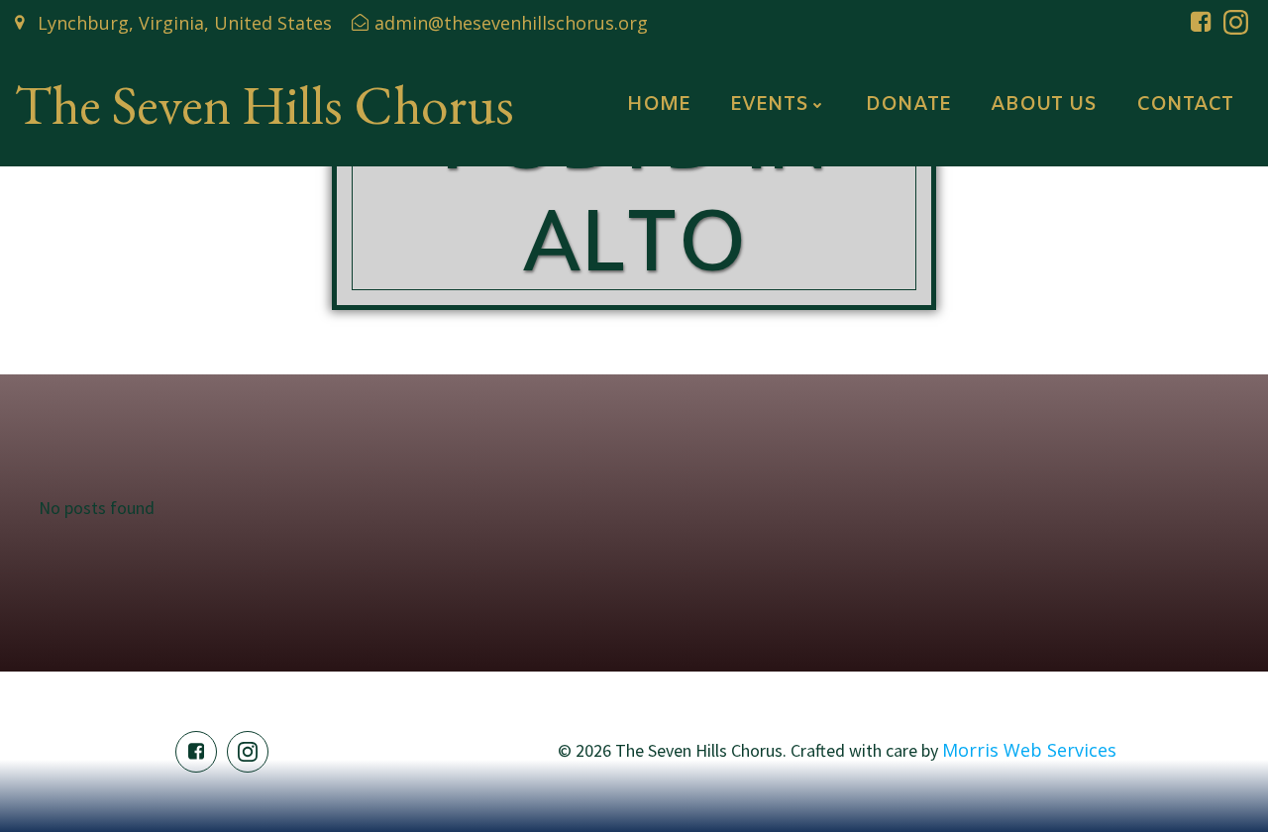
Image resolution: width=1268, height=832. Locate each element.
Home (658, 104)
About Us (1044, 104)
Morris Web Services (1029, 750)
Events (769, 104)
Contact (1184, 104)
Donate (908, 104)
